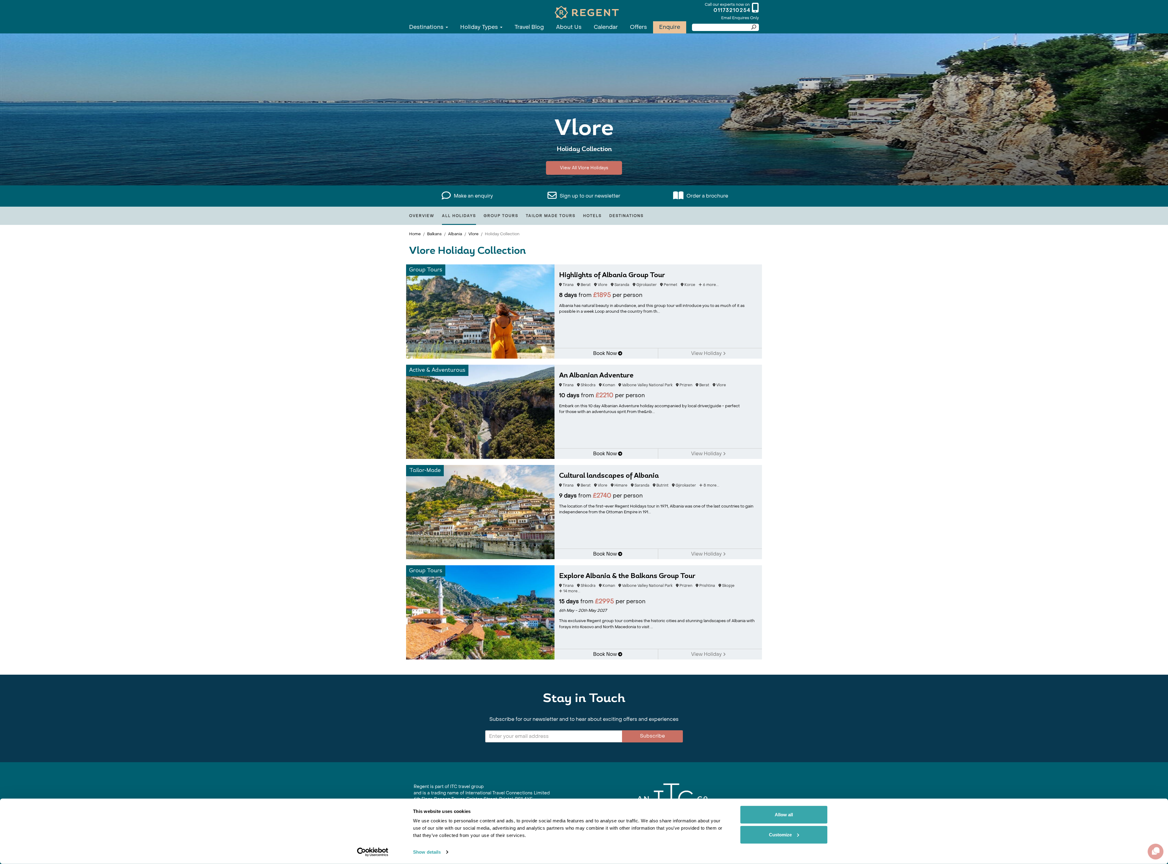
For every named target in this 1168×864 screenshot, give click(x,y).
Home (415, 233)
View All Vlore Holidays (584, 168)
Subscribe (652, 736)
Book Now (605, 353)
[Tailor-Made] (480, 511)
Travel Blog (529, 27)
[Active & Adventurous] (480, 411)
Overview (421, 215)
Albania (455, 233)
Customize (780, 834)
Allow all (784, 814)
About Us (569, 27)
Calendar (606, 27)
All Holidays (459, 215)
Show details (427, 852)
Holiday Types (479, 27)
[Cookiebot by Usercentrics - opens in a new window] (372, 852)
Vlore (473, 233)
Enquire (669, 27)
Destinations (427, 27)
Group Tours (501, 215)
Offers (638, 27)
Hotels (592, 215)
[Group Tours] (480, 311)
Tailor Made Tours (550, 215)
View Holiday (707, 353)
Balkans (434, 233)
